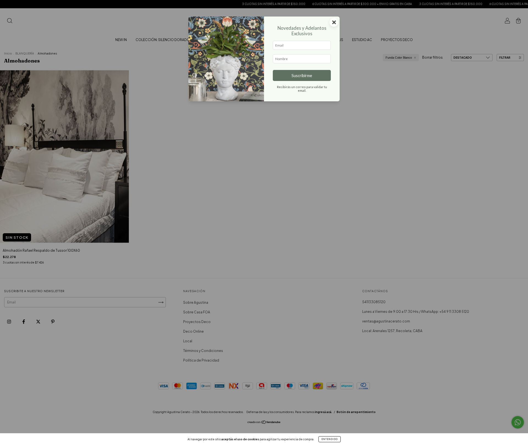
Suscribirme (302, 75)
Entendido (329, 439)
